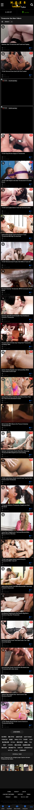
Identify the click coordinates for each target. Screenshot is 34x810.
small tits (18, 739)
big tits (11, 737)
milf (4, 745)
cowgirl (10, 745)
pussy (25, 739)
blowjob (5, 742)
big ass (4, 748)
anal (26, 742)
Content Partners (8, 794)
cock (30, 739)
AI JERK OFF (8, 12)
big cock (18, 745)
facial (16, 750)
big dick (20, 742)
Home (9, 791)
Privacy (8, 797)
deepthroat (28, 737)
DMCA (15, 797)
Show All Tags (17, 754)
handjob (20, 747)
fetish (13, 742)
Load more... (17, 732)
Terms (28, 794)
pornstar (4, 739)
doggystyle (28, 747)
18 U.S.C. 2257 (24, 797)
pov (30, 742)
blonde (4, 737)
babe (11, 739)
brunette (12, 748)
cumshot (23, 750)
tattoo (10, 750)
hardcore (26, 745)
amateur (19, 737)
